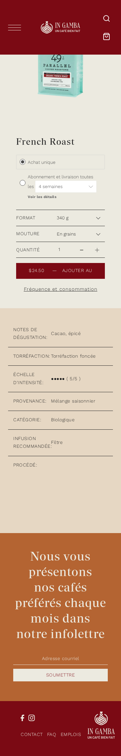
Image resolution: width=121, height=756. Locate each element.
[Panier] (106, 36)
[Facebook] (22, 718)
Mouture (28, 233)
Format (25, 218)
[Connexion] (106, 18)
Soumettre (60, 675)
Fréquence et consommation (60, 289)
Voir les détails (42, 197)
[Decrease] (81, 249)
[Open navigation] (16, 27)
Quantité (28, 250)
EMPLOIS (71, 734)
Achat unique (41, 162)
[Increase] (97, 249)
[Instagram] (31, 718)
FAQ (51, 734)
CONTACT (32, 734)
